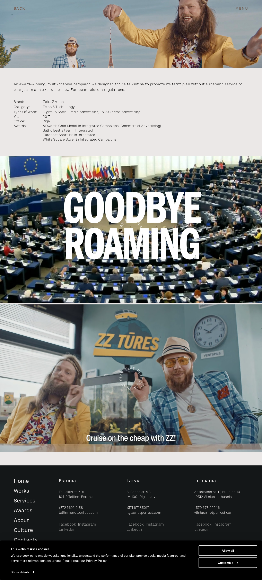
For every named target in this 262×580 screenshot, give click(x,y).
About (21, 520)
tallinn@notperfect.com (78, 513)
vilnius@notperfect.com (213, 513)
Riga (46, 121)
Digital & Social (55, 112)
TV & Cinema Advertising (120, 112)
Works (21, 491)
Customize (225, 562)
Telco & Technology (59, 107)
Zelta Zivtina (53, 102)
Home (21, 481)
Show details (20, 572)
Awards (23, 511)
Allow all (228, 550)
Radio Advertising (84, 112)
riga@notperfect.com (143, 513)
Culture (23, 530)
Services (24, 501)
